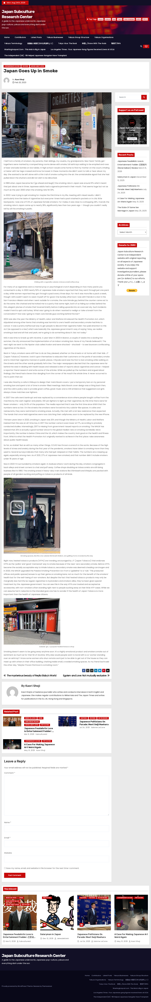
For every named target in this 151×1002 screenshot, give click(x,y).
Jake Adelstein (129, 19)
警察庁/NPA (116, 43)
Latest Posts (36, 37)
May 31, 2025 (29, 750)
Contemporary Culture (12, 66)
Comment (9, 773)
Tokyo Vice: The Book (67, 43)
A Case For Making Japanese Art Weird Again (39, 746)
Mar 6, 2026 (29, 734)
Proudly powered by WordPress (14, 986)
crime (40, 718)
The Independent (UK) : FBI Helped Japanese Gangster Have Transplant (35, 55)
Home (7, 37)
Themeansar (47, 986)
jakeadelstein (62, 938)
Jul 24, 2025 (85, 727)
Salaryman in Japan (126, 177)
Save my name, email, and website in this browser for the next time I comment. (42, 868)
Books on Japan (30, 718)
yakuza (107, 19)
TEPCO (145, 19)
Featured (25, 66)
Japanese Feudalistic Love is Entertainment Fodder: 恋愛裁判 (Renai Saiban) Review (39, 731)
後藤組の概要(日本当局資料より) (40, 43)
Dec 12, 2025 (48, 938)
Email (7, 837)
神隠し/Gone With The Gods (94, 43)
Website (8, 853)
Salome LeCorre (98, 727)
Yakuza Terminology (13, 43)
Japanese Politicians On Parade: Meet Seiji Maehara (94, 723)
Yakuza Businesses (55, 37)
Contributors (20, 37)
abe (114, 19)
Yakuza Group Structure (78, 37)
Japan (100, 19)
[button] (141, 46)
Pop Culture (45, 725)
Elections (84, 718)
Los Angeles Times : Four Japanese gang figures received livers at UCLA (82, 49)
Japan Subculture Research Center (34, 955)
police (138, 19)
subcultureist (41, 734)
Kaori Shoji (19, 80)
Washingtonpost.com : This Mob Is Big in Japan (25, 49)
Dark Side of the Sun (32, 721)
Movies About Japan (37, 66)
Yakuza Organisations (103, 37)
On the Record (103, 718)
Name (7, 822)
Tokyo (119, 19)
